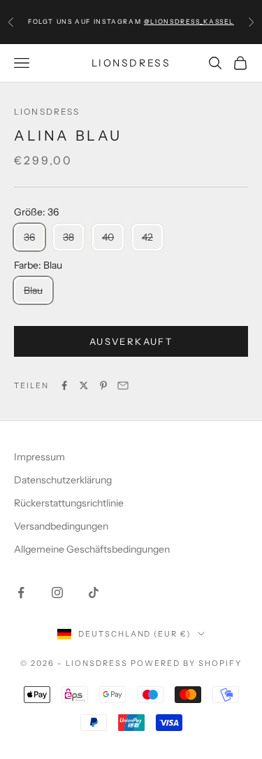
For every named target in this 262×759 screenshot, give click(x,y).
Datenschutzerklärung (63, 480)
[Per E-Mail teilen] (123, 385)
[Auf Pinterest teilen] (103, 385)
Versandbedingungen (61, 526)
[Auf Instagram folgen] (57, 593)
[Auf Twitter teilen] (83, 385)
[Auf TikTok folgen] (94, 593)
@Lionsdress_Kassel (189, 21)
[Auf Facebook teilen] (64, 385)
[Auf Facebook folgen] (21, 593)
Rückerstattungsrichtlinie (69, 503)
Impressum (39, 457)
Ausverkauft (131, 341)
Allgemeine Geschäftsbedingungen (92, 549)
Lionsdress (47, 111)
